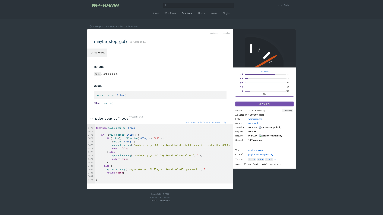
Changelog (288, 111)
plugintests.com (255, 150)
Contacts (154, 201)
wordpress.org (255, 119)
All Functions (132, 26)
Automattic (253, 123)
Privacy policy (165, 201)
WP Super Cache (114, 26)
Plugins (99, 26)
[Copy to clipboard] (245, 164)
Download (264, 104)
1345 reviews (264, 71)
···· (275, 159)
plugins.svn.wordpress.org (260, 154)
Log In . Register (283, 5)
